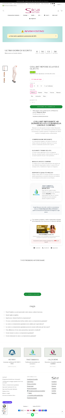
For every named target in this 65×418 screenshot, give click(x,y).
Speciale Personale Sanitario (10, 389)
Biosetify (46, 188)
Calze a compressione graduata (11, 385)
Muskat (58, 92)
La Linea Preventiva (7, 3)
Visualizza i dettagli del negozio (40, 116)
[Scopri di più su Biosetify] (36, 192)
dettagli (53, 366)
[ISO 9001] (12, 352)
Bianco (33, 92)
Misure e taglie (6, 393)
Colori (32, 89)
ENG (12, 363)
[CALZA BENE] (52, 352)
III (37, 86)
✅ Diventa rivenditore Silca (10, 5)
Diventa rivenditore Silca (9, 395)
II (34, 86)
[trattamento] (32, 352)
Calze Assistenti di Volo (20, 3)
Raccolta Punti (45, 3)
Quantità (33, 100)
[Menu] (6, 404)
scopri (32, 366)
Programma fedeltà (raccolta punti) (11, 379)
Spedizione (41, 73)
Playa (45, 92)
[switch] (4, 413)
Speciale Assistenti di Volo (9, 387)
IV (41, 86)
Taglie (32, 83)
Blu (32, 96)
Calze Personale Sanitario (33, 3)
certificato (12, 366)
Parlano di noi (6, 391)
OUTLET (5, 377)
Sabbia (40, 92)
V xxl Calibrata (48, 86)
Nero (44, 96)
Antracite (38, 96)
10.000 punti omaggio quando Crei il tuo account (13, 382)
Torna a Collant (33, 294)
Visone (52, 92)
